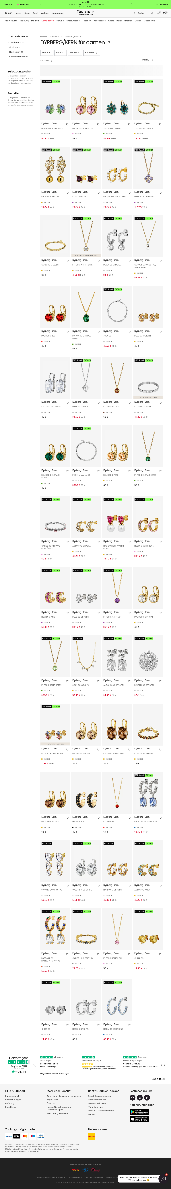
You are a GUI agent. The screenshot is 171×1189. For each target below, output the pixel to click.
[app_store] (139, 1118)
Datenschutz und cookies (93, 1177)
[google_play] (139, 1112)
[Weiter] (132, 4)
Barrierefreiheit (74, 1177)
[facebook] (132, 1098)
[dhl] (91, 1136)
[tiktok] (147, 1098)
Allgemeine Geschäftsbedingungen (51, 1177)
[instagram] (140, 1098)
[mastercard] (24, 1136)
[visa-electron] (40, 1136)
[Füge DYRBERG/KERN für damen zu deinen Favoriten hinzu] (109, 42)
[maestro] (32, 1136)
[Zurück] (40, 4)
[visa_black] (16, 1136)
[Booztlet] (85, 13)
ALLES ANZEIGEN (158, 1079)
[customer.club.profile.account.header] (152, 13)
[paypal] (8, 1136)
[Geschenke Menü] (157, 21)
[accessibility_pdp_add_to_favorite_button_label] (67, 124)
